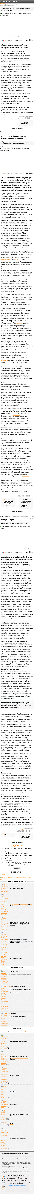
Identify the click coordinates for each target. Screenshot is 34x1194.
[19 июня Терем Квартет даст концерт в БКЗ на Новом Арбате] (4, 958)
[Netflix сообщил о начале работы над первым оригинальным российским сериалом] (4, 923)
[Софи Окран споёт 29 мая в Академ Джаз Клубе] (4, 888)
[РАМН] (4, 1124)
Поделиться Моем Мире (4, 1)
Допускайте (18, 259)
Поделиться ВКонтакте (1, 1)
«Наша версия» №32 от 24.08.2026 (25, 829)
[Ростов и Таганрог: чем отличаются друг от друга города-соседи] (4, 1091)
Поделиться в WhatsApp (9, 1)
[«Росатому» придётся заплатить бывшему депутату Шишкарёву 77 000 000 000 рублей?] (4, 1041)
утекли (19, 323)
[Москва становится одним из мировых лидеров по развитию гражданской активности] (4, 1019)
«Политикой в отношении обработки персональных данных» (17, 1186)
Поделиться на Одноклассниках (6, 1)
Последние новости (17, 846)
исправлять (25, 476)
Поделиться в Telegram (14, 1)
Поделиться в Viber (11, 1)
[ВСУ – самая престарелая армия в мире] (4, 1104)
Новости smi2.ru (4, 515)
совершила (4, 360)
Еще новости (17, 868)
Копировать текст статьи (16, 1)
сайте (2, 114)
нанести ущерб (5, 259)
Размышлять (16, 415)
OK (17, 1191)
